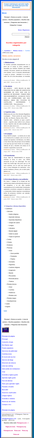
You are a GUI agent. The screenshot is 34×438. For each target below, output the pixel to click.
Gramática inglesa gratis (10, 375)
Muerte (11, 273)
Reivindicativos (13, 278)
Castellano (7, 50)
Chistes (9, 242)
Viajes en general (14, 236)
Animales (12, 262)
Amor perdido (15, 253)
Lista (7, 366)
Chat (3, 372)
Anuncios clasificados (9, 392)
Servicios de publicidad (9, 351)
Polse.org (25, 430)
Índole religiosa (13, 214)
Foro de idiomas (7, 381)
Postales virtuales (8, 387)
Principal (7, 17)
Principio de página (8, 336)
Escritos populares (14, 19)
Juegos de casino (14, 222)
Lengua (11, 225)
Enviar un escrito (16, 17)
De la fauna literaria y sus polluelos (16, 179)
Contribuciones (7, 354)
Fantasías (14, 256)
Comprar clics (6, 404)
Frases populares (7, 348)
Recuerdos (12, 276)
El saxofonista (10, 155)
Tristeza (11, 281)
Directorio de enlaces (9, 363)
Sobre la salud (13, 234)
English (7, 306)
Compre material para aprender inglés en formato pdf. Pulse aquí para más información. (16, 5)
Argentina (12, 264)
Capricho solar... (10, 112)
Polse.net (16, 434)
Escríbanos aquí (7, 345)
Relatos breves (17, 50)
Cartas (9, 239)
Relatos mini (13, 295)
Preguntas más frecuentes (19, 22)
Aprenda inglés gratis (9, 378)
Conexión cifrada (7, 342)
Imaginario (12, 270)
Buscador (5, 390)
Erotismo (10, 245)
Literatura (12, 228)
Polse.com (17, 430)
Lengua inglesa (7, 395)
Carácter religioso (14, 267)
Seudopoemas (11, 301)
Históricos (12, 292)
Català (7, 304)
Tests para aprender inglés (10, 384)
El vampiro (8, 134)
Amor (10, 250)
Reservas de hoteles (8, 401)
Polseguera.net (8, 430)
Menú (4, 13)
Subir (5, 311)
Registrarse (26, 30)
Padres (13, 259)
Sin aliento (8, 86)
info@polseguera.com (9, 418)
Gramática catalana (8, 398)
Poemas (9, 248)
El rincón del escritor (9, 357)
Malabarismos (9, 62)
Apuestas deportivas (15, 220)
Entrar (20, 30)
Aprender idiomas (14, 217)
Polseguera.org (21, 426)
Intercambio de (11, 369)
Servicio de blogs (7, 360)
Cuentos (11, 290)
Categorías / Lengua (16, 25)
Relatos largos (11, 298)
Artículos (10, 211)
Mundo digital (13, 231)
